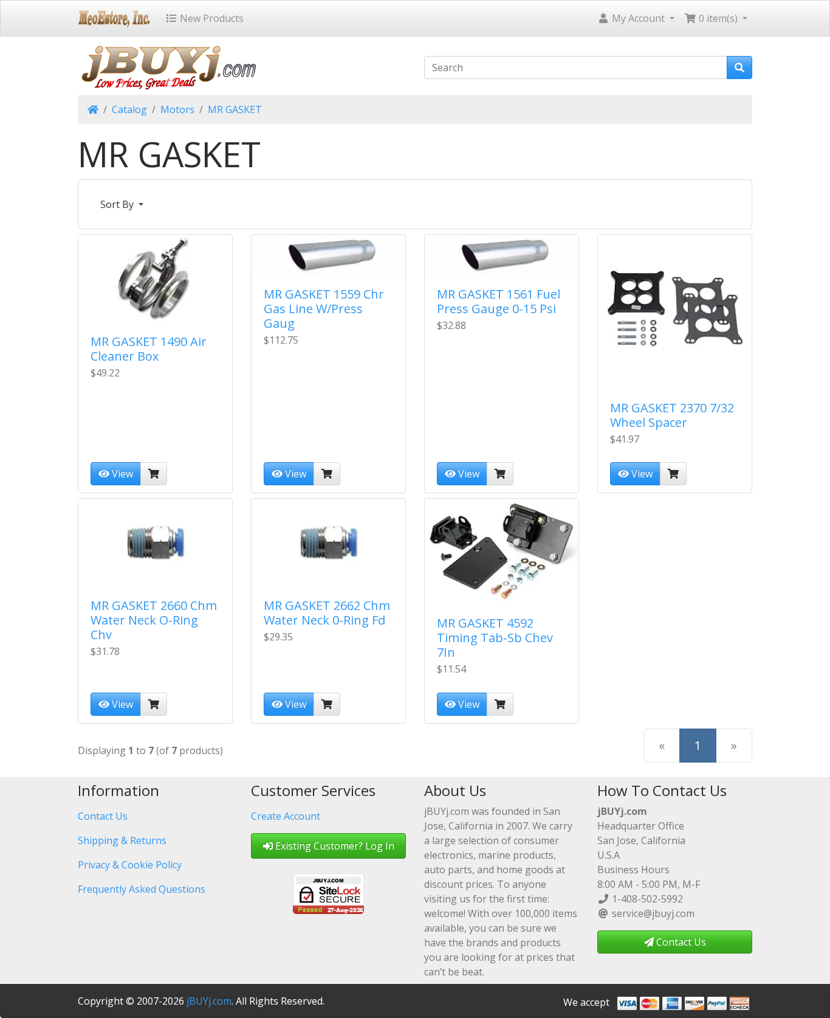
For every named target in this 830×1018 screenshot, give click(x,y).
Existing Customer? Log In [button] (333, 846)
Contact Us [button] (680, 942)
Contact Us (103, 816)
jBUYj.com (209, 1001)
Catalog (129, 109)
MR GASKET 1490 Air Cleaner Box (149, 348)
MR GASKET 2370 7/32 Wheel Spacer (672, 415)
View (121, 473)
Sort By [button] (118, 204)
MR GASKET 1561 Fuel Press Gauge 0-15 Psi (498, 301)
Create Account (285, 816)
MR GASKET (235, 109)
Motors (177, 109)
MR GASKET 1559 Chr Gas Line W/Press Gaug (324, 308)
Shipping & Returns (122, 840)
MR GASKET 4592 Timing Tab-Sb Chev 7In (495, 637)
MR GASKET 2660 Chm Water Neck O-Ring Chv (154, 620)
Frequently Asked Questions (141, 889)
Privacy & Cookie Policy (130, 864)
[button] (635, 18)
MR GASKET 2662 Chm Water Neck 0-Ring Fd (327, 612)
